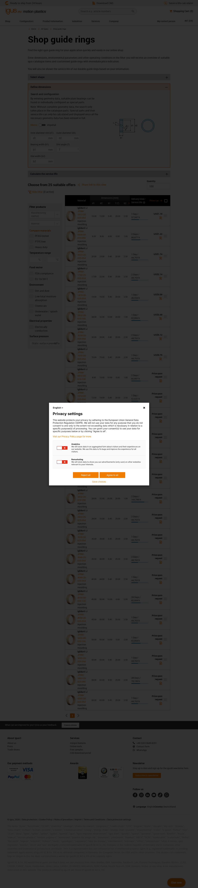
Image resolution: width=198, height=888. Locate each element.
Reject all (85, 475)
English (57, 407)
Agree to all (112, 475)
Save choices (99, 481)
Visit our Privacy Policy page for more (72, 436)
